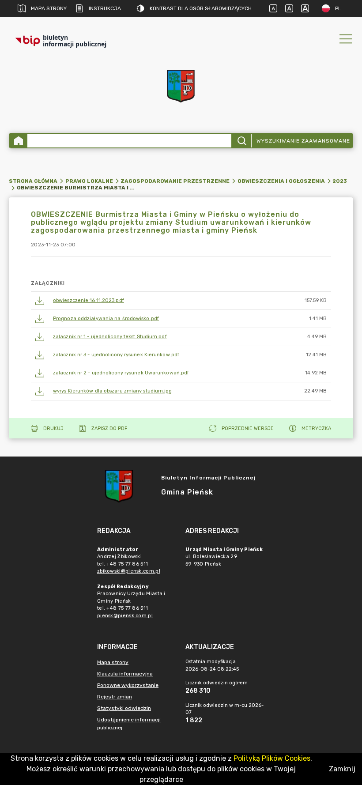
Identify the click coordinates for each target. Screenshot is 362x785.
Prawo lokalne (89, 181)
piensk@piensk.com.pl (125, 616)
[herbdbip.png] (181, 86)
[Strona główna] (18, 140)
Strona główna (33, 181)
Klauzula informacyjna (125, 674)
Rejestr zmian (114, 697)
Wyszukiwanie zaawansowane (303, 141)
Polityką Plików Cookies (272, 758)
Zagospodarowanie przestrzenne (175, 181)
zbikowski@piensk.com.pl (128, 571)
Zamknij (342, 769)
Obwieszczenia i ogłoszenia (281, 181)
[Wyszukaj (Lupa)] (241, 140)
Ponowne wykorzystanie (127, 685)
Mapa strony (49, 8)
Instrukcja (105, 8)
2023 (339, 181)
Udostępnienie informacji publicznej (129, 724)
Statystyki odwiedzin (124, 708)
